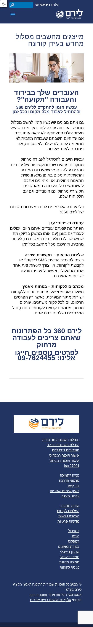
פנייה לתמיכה (69, 475)
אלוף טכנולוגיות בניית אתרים (50, 600)
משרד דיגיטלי (69, 557)
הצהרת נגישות (68, 516)
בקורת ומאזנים (68, 546)
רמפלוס (73, 541)
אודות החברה (69, 506)
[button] (3, 3)
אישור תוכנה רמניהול (64, 460)
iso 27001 (71, 466)
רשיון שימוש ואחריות (64, 491)
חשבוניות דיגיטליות (65, 450)
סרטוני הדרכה (69, 480)
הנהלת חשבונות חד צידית (60, 440)
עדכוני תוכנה (70, 496)
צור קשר (73, 486)
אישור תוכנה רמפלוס (64, 455)
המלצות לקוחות (68, 511)
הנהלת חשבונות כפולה (63, 445)
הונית (75, 536)
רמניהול (73, 531)
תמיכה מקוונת (69, 562)
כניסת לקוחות (69, 567)
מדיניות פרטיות (68, 521)
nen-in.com (38, 595)
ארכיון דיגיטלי (69, 552)
